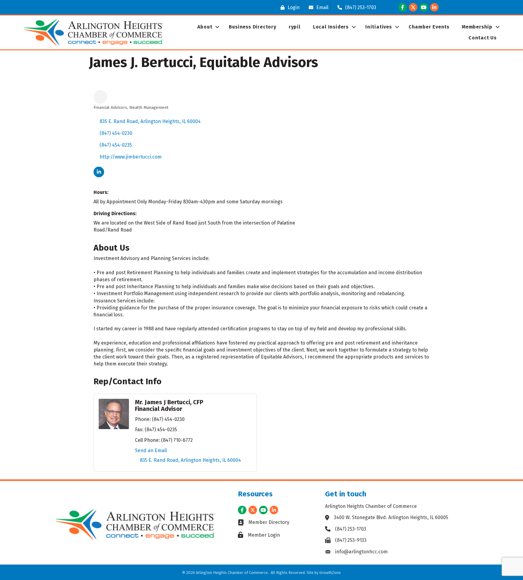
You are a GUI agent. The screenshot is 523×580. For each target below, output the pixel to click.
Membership (477, 27)
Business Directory (252, 27)
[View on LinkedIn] (99, 175)
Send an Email (151, 450)
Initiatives (378, 27)
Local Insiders (331, 27)
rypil (295, 27)
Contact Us (483, 38)
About (204, 27)
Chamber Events (429, 27)
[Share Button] (100, 97)
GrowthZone (330, 572)
